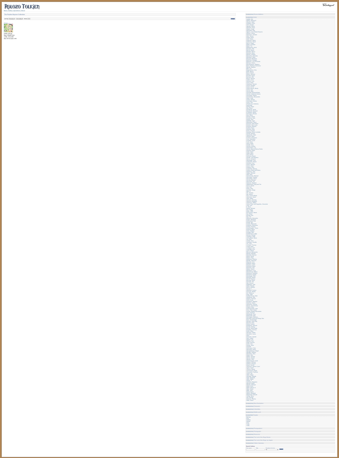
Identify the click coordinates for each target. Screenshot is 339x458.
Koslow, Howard (250, 226)
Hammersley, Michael (252, 176)
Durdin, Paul (249, 119)
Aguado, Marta (250, 26)
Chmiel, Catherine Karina (253, 94)
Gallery (10, 10)
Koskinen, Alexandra (252, 225)
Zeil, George (249, 397)
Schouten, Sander (251, 336)
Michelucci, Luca (251, 270)
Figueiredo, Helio (251, 135)
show (251, 14)
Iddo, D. (248, 191)
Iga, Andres (249, 194)
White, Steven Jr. (251, 387)
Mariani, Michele (251, 253)
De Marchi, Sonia (251, 109)
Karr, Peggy (249, 209)
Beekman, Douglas (251, 60)
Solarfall (248, 346)
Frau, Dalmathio (250, 139)
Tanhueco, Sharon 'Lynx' (253, 366)
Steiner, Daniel (250, 358)
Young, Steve (250, 396)
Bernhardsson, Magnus (252, 64)
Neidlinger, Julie (250, 284)
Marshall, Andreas (251, 255)
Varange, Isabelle (251, 376)
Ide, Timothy (249, 192)
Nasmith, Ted (250, 281)
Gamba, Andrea (250, 146)
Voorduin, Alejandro (251, 382)
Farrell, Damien (250, 133)
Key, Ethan (249, 214)
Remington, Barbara (252, 317)
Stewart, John (250, 359)
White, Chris (249, 386)
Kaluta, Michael (250, 208)
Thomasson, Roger (251, 370)
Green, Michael (250, 164)
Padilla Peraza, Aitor (252, 296)
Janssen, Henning (251, 200)
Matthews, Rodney (251, 259)
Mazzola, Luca (250, 262)
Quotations (17, 10)
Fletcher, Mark (250, 136)
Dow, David (249, 115)
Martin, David (250, 256)
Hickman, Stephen (251, 183)
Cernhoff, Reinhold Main (253, 92)
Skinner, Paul (250, 341)
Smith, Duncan (250, 342)
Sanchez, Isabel (250, 332)
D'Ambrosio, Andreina (252, 104)
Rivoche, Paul (250, 322)
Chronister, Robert (251, 95)
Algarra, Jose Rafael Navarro (254, 32)
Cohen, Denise (250, 99)
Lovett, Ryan (249, 246)
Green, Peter (250, 166)
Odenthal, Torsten (251, 290)
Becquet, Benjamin (251, 58)
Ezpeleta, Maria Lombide (253, 132)
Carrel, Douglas (250, 85)
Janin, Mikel (249, 198)
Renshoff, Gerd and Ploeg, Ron (255, 318)
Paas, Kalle (249, 294)
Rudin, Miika (249, 331)
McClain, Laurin (250, 264)
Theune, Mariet (250, 369)
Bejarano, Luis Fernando (253, 61)
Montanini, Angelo (251, 274)
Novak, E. (249, 288)
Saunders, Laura (251, 334)
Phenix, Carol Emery (252, 305)
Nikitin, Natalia (250, 286)
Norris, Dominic (250, 287)
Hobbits (248, 420)
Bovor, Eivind (250, 72)
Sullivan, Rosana (251, 363)
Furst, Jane (249, 142)
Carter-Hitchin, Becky (252, 88)
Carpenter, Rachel (251, 84)
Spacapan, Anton (251, 349)
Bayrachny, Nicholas (252, 56)
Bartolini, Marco (250, 51)
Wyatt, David (249, 392)
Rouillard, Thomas (251, 329)
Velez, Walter (250, 379)
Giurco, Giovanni (251, 159)
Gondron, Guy (250, 163)
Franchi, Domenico (251, 137)
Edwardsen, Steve (251, 122)
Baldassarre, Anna (251, 47)
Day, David (249, 108)
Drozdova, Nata (250, 118)
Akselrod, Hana (250, 27)
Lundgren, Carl (250, 248)
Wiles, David (249, 389)
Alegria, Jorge (250, 29)
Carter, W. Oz (250, 87)
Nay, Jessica (249, 283)
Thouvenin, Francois (252, 372)
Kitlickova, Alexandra (252, 218)
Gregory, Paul (250, 167)
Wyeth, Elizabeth (251, 393)
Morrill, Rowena (250, 279)
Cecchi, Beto (249, 91)
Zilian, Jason (249, 400)
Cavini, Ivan (249, 89)
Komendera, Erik (251, 221)
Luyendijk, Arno (250, 249)
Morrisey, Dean (250, 280)
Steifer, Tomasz (250, 356)
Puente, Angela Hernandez (253, 311)
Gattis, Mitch (249, 153)
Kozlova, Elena (250, 229)
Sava (247, 335)
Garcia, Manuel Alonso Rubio (254, 149)
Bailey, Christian (250, 44)
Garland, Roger (250, 150)
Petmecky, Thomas (251, 304)
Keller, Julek (249, 211)
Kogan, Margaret (251, 219)
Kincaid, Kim (249, 215)
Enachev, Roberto (251, 126)
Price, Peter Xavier (251, 310)
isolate (248, 14)
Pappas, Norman (251, 298)
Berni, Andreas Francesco (253, 65)
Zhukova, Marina (251, 399)
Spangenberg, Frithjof (252, 351)
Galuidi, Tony (250, 144)
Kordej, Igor (249, 222)
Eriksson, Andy (250, 129)
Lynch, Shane (250, 250)
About (23, 10)
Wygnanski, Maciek (251, 394)
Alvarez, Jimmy (250, 33)
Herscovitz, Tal (250, 181)
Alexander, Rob (250, 30)
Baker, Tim (249, 46)
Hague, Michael (250, 173)
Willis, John (249, 390)
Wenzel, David (250, 383)
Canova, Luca (250, 81)
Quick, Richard (250, 312)
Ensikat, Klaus (250, 128)
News (5, 10)
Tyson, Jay (249, 373)
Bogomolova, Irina (251, 70)
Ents (247, 418)
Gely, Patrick (249, 154)
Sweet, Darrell (250, 365)
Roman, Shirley (250, 327)
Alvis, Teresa (249, 36)
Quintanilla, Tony (251, 314)
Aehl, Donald (250, 24)
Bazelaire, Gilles (250, 57)
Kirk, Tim (248, 216)
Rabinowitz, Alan (251, 315)
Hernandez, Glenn (251, 178)
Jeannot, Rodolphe (251, 201)
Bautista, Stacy (250, 53)
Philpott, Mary (250, 307)
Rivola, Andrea (250, 324)
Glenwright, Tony (251, 160)
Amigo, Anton (250, 37)
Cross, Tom (249, 102)
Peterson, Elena (250, 303)
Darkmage (249, 105)
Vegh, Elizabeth (250, 377)
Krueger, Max (250, 232)
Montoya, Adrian (250, 277)
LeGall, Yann (250, 240)
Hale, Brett (249, 174)
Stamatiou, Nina (250, 353)
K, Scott (248, 207)
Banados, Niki (250, 48)
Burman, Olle (250, 77)
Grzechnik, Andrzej (251, 168)
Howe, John (249, 188)
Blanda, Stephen (251, 67)
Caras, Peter (249, 82)
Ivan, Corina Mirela (251, 195)
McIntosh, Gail (250, 267)
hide (251, 17)
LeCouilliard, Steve (251, 238)
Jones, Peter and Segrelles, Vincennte (257, 204)
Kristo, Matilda (250, 231)
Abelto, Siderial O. (251, 20)
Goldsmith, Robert (251, 161)
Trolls (247, 424)
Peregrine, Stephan (251, 301)
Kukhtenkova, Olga (251, 233)
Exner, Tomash (250, 130)
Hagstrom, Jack (250, 171)
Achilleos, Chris (250, 23)
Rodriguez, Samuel (251, 325)
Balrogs (248, 417)
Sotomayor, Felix (251, 348)
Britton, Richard (250, 74)
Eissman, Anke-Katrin (252, 123)
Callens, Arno (250, 80)
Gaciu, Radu (249, 143)
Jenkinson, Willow (251, 202)
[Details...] (6, 23)
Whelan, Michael (251, 384)
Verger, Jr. (249, 380)
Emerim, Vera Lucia (251, 125)
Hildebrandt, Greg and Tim (253, 184)
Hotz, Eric (249, 187)
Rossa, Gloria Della (251, 328)
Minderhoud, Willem (252, 272)
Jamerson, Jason (251, 197)
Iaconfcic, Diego (250, 190)
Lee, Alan (249, 239)
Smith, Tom (249, 344)
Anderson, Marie (251, 40)
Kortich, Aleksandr (251, 224)
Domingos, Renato (251, 113)
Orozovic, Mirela (250, 291)
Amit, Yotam (249, 39)
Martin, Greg (249, 257)
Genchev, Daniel (251, 156)
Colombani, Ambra (251, 101)
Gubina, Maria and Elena (253, 170)
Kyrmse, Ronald (250, 235)
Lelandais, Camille (251, 242)
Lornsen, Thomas (251, 245)
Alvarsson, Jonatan (251, 34)
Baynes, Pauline (250, 54)
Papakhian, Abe (250, 297)
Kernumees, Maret (251, 212)
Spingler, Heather (251, 352)
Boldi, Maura (249, 71)
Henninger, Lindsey (251, 177)
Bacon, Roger (250, 43)
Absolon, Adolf (250, 22)
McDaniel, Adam (250, 266)
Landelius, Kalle (250, 236)
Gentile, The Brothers (252, 157)
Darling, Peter (250, 106)
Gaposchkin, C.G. (251, 147)
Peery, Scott (249, 300)
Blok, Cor (249, 68)
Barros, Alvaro (250, 50)
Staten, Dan (249, 355)
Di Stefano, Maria (251, 112)
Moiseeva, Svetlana (251, 273)
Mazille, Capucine (251, 260)
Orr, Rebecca (250, 293)
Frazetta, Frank (250, 140)
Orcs (247, 422)
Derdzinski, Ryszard (252, 111)
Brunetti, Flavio (250, 75)
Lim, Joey (249, 243)
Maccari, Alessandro (252, 252)
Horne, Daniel (250, 185)
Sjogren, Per (249, 339)
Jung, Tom (249, 205)
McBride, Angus (250, 263)
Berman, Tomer (250, 63)
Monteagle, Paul (250, 276)
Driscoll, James (250, 116)
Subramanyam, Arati (252, 360)
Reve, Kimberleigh (251, 320)
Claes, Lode (249, 98)
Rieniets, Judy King (251, 321)
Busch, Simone (250, 78)
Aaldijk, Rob (249, 19)
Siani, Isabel (249, 338)
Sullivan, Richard (251, 362)
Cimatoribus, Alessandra (253, 96)
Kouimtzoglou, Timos (252, 228)
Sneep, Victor (250, 345)
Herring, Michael (251, 180)
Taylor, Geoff (249, 368)
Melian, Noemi (250, 269)
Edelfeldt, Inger (250, 120)
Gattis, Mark (249, 152)
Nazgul (248, 421)
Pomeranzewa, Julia (252, 308)
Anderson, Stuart (251, 41)
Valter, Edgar (250, 375)
